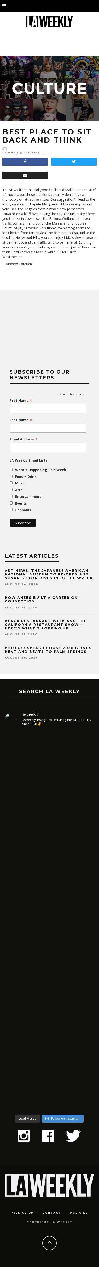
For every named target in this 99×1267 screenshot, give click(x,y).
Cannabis (23, 510)
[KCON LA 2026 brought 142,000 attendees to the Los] (49, 965)
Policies (79, 1212)
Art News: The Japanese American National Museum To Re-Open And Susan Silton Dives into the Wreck (49, 574)
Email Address (24, 439)
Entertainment (28, 496)
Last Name (21, 420)
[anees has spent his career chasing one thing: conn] (49, 785)
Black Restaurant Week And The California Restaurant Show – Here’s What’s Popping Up (46, 624)
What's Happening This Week (40, 469)
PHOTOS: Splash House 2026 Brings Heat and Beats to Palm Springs (48, 650)
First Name (21, 400)
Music (20, 483)
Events (21, 503)
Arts (19, 490)
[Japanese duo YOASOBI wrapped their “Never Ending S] (49, 883)
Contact (52, 1212)
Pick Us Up (22, 1212)
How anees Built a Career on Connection (41, 599)
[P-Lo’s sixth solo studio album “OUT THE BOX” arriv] (49, 1057)
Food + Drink (26, 476)
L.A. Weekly (10, 152)
